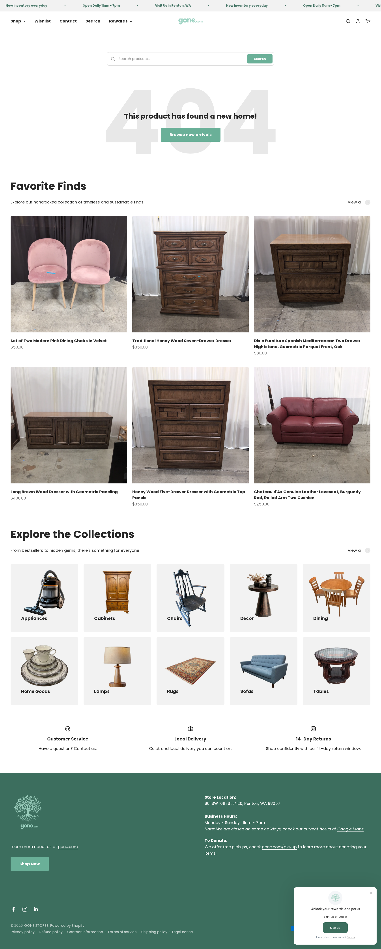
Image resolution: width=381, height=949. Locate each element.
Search (93, 21)
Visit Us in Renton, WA (150, 5)
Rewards (118, 21)
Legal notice (182, 931)
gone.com (68, 846)
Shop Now (29, 864)
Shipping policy (154, 931)
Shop (16, 21)
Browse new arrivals (191, 134)
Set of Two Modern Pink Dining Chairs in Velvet (59, 340)
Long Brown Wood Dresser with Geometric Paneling (64, 491)
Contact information (85, 931)
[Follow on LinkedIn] (36, 909)
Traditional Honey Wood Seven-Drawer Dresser (182, 340)
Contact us (85, 748)
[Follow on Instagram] (25, 909)
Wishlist (42, 21)
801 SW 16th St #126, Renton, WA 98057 (242, 803)
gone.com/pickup (279, 847)
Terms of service (122, 931)
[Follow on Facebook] (14, 909)
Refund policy (51, 931)
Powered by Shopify (67, 925)
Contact (68, 21)
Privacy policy (23, 931)
